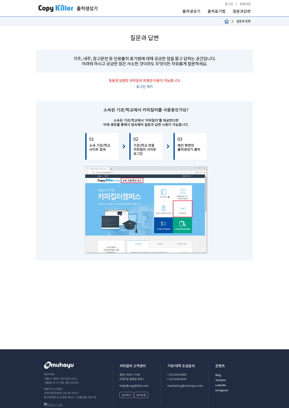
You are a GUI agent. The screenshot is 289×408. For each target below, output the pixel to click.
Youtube (220, 380)
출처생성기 (191, 11)
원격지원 (141, 395)
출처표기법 (217, 11)
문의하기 (126, 395)
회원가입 (245, 4)
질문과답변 (242, 11)
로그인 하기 (144, 86)
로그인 (229, 4)
